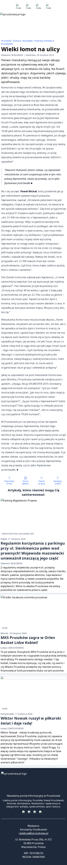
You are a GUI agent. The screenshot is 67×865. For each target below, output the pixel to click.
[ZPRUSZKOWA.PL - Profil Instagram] (29, 6)
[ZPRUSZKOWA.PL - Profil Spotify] (48, 6)
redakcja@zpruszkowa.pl (33, 833)
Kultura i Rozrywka (23, 40)
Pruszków (6, 40)
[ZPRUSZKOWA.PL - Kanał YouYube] (38, 6)
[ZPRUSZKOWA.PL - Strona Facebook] (19, 6)
